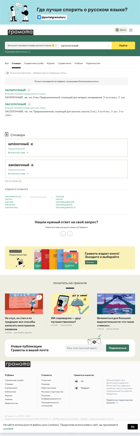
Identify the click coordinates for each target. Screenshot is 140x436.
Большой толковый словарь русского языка (25, 94)
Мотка (110, 419)
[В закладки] (29, 90)
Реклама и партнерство (52, 392)
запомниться (13, 196)
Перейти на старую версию (119, 401)
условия (8, 428)
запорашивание (65, 202)
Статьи (8, 332)
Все (6, 63)
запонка (10, 205)
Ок (133, 426)
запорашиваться (65, 207)
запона (9, 202)
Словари (16, 63)
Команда (45, 384)
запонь (60, 196)
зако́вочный (18, 165)
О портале (46, 380)
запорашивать (64, 205)
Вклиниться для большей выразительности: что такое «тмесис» (115, 322)
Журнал (51, 63)
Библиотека (10, 392)
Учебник (79, 63)
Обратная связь (48, 388)
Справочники (64, 63)
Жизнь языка (112, 329)
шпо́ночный (18, 144)
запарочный (15, 90)
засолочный (15, 104)
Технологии (66, 325)
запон (8, 199)
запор (59, 199)
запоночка (11, 207)
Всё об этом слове (16, 152)
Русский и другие (23, 332)
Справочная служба (33, 63)
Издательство (93, 63)
